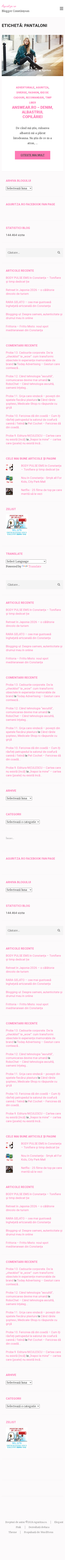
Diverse (21, 92)
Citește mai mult (33, 155)
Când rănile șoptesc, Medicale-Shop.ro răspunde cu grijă (31, 403)
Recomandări (35, 97)
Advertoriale (25, 87)
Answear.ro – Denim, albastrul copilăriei (32, 112)
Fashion (33, 92)
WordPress (47, 1532)
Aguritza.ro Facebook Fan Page (30, 204)
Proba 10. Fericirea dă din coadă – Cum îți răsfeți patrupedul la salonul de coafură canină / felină (33, 419)
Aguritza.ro (9, 6)
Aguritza (46, 70)
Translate (34, 566)
